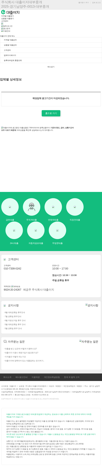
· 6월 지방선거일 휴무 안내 (14, 320)
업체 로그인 (96, 3)
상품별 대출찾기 (7, 19)
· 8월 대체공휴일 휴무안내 (14, 312)
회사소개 (7, 377)
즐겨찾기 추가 (83, 3)
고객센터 (4, 21)
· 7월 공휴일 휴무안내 (12, 316)
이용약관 (36, 377)
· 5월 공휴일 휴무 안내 (13, 328)
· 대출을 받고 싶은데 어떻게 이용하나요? (20, 349)
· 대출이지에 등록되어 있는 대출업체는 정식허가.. (24, 361)
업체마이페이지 (10, 55)
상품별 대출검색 (10, 45)
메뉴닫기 (51, 67)
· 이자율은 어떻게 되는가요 (15, 357)
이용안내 (6, 31)
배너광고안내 (21, 377)
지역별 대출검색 (10, 40)
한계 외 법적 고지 (71, 377)
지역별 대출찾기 (7, 16)
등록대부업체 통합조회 (12, 60)
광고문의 (6, 29)
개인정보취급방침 (52, 377)
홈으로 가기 (51, 113)
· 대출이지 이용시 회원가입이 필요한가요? (21, 353)
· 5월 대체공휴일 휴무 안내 (14, 324)
